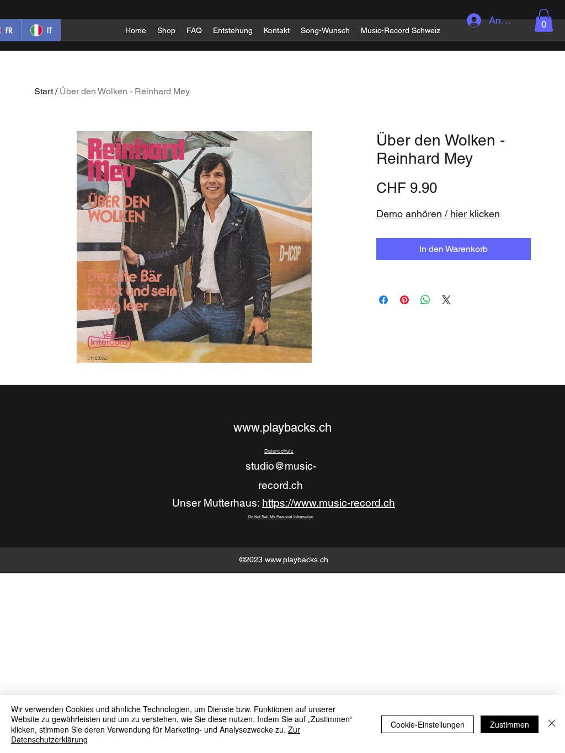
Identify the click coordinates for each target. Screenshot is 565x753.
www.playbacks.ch (282, 427)
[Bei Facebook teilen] (383, 299)
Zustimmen (509, 724)
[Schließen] (551, 724)
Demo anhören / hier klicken (438, 213)
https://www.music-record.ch (328, 503)
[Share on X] (446, 299)
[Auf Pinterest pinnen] (404, 299)
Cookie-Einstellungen (428, 724)
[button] (543, 20)
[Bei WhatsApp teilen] (425, 299)
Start (43, 91)
